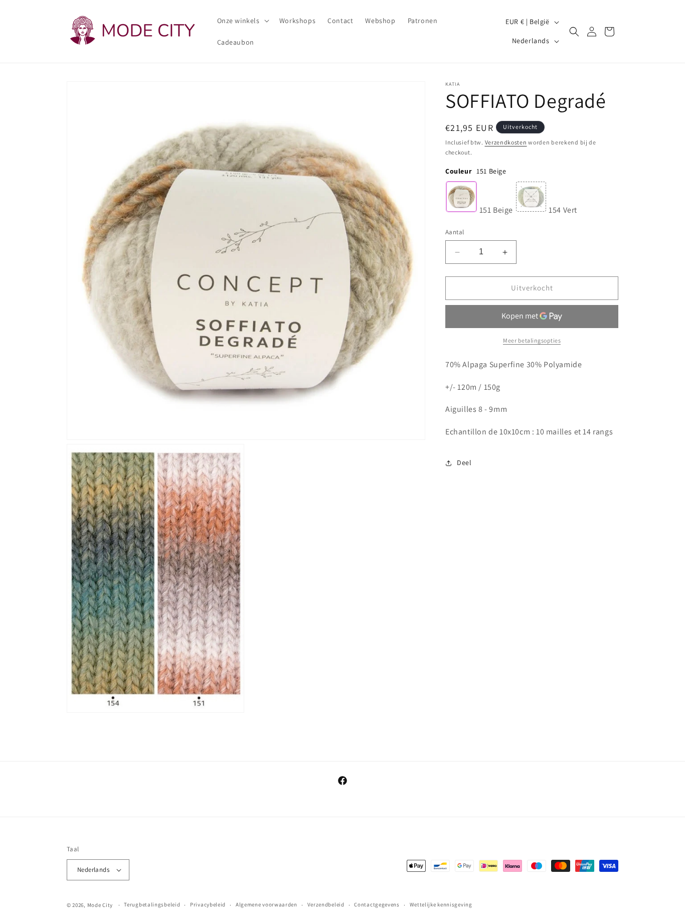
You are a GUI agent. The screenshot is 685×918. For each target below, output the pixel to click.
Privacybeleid (208, 904)
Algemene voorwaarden (266, 904)
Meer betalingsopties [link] (532, 340)
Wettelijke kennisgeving (441, 904)
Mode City (100, 904)
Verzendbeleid (326, 904)
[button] (242, 20)
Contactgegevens (377, 904)
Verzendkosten (506, 142)
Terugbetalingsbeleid (152, 904)
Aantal (454, 232)
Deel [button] (464, 463)
